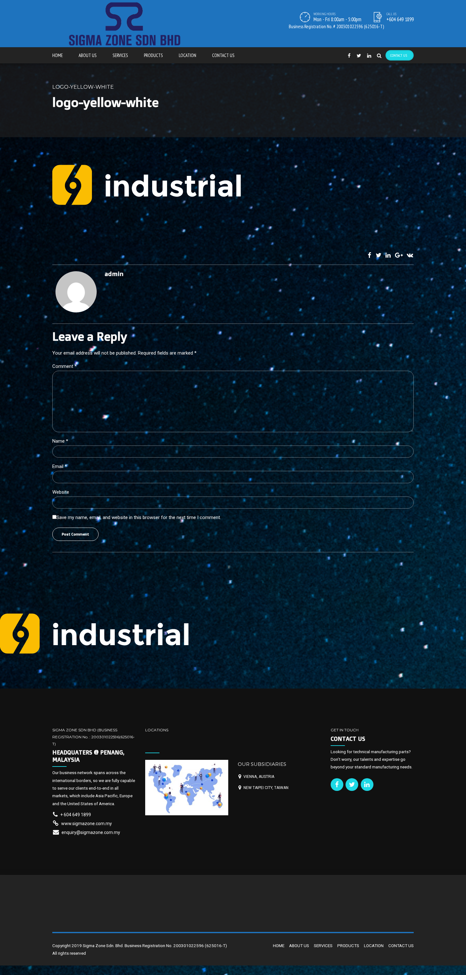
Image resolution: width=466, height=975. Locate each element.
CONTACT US (223, 55)
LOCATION (187, 55)
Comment (64, 366)
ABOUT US (88, 55)
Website (60, 492)
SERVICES (120, 55)
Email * (59, 466)
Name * (60, 441)
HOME (57, 55)
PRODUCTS (153, 55)
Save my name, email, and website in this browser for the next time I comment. (138, 517)
